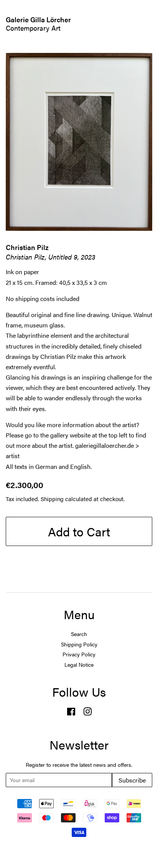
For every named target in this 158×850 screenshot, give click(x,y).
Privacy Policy (79, 654)
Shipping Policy (79, 644)
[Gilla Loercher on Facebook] (71, 713)
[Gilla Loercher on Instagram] (87, 713)
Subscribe (132, 780)
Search (79, 634)
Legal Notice (79, 664)
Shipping (52, 499)
